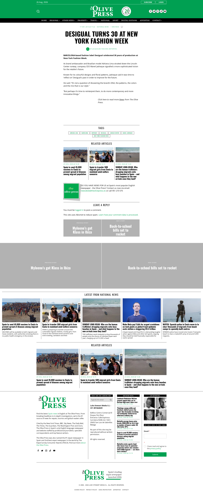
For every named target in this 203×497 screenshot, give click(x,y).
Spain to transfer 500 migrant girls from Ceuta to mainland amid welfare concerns (101, 170)
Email (147, 431)
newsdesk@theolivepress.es (93, 190)
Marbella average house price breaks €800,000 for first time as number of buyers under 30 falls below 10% (128, 424)
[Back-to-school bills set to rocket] (121, 228)
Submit (155, 454)
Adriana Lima (74, 133)
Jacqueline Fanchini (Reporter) (104, 49)
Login (161, 2)
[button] (111, 400)
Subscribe (148, 2)
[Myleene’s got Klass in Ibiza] (82, 228)
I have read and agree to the (156, 447)
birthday (94, 133)
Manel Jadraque (128, 133)
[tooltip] (150, 11)
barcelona (85, 133)
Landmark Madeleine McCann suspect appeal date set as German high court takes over (127, 400)
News (121, 99)
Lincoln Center (114, 133)
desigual (103, 133)
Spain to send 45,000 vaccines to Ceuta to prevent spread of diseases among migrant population (74, 170)
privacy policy (155, 448)
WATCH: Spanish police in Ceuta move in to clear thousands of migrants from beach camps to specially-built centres (181, 326)
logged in (79, 210)
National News (103, 27)
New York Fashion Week (101, 136)
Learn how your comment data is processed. (118, 214)
